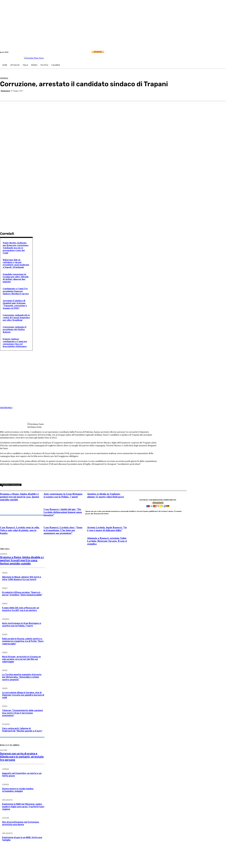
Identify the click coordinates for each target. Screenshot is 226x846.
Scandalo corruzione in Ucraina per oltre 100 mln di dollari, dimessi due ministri (16, 278)
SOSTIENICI (6, 408)
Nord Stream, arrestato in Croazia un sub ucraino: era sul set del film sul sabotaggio (21, 659)
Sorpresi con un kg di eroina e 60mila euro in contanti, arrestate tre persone (22, 756)
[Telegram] (224, 52)
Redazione (5, 91)
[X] (165, 94)
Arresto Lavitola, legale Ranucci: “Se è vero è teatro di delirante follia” (107, 529)
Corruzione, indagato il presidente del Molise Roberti (14, 329)
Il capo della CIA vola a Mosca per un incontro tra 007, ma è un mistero (20, 609)
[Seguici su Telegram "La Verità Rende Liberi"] (16, 380)
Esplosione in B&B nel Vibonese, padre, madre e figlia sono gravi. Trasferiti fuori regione (23, 806)
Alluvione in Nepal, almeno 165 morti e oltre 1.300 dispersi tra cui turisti (21, 578)
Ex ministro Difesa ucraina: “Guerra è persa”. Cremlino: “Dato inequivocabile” (22, 593)
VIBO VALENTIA (7, 800)
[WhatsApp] (174, 94)
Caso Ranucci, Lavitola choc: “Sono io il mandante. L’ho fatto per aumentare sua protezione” (63, 530)
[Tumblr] (202, 94)
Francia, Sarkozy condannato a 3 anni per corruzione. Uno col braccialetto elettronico (15, 342)
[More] (221, 94)
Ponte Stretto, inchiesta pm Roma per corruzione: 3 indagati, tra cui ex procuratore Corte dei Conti (16, 247)
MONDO (4, 573)
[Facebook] (221, 52)
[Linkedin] (184, 94)
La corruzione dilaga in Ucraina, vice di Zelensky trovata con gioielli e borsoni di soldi (23, 695)
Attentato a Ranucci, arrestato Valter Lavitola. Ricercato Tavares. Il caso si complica (107, 541)
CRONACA (4, 78)
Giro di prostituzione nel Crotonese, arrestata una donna (20, 823)
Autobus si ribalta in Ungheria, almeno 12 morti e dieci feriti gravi (105, 495)
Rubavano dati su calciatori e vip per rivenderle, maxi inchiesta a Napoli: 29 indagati (16, 263)
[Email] (193, 94)
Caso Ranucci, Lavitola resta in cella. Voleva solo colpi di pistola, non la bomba (20, 530)
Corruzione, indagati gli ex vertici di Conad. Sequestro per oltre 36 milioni (16, 317)
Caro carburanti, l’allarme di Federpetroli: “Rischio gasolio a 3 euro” (22, 729)
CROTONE (3, 750)
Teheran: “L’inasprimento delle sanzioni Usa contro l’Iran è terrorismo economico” (22, 713)
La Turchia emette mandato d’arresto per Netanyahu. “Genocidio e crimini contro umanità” (21, 677)
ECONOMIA (6, 724)
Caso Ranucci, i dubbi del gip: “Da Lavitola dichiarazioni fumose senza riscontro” (63, 512)
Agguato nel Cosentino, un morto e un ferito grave (22, 774)
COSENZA (5, 769)
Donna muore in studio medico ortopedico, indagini (17, 789)
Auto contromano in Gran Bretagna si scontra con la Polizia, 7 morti (63, 495)
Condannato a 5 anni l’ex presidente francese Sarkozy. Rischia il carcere (16, 291)
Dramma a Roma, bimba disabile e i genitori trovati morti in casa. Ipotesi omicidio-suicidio (19, 497)
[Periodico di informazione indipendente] (34, 58)
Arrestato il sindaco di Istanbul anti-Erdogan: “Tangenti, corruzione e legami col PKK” (15, 304)
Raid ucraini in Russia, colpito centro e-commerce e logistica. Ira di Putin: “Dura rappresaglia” (22, 641)
